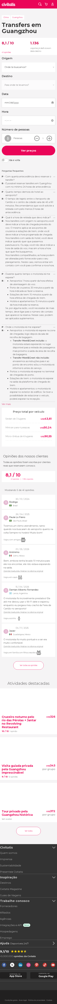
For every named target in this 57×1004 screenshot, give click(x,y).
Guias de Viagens (10, 895)
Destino (7, 76)
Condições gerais (11, 1000)
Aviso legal (23, 1000)
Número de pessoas (15, 129)
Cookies (49, 1000)
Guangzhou (17, 17)
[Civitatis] (8, 4)
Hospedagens (9, 931)
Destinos (5, 882)
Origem (7, 58)
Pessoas (17, 138)
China (6, 17)
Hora (5, 111)
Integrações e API (11, 925)
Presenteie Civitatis (11, 871)
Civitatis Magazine (11, 889)
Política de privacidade (36, 1000)
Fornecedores (8, 906)
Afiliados (5, 912)
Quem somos (8, 852)
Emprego (6, 937)
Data (5, 94)
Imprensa (6, 859)
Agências (5, 918)
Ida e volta (14, 160)
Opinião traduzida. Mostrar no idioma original (23, 571)
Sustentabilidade (10, 865)
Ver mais (6, 404)
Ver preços (28, 150)
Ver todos (28, 831)
